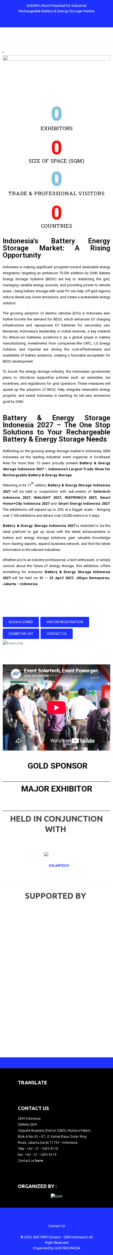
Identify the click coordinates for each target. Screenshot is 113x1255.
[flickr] (79, 21)
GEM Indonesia (75, 1237)
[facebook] (34, 21)
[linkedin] (70, 21)
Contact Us (57, 633)
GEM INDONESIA (67, 1248)
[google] (52, 21)
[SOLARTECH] (56, 866)
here (39, 1160)
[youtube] (61, 21)
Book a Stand (21, 622)
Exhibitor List (21, 633)
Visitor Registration (64, 622)
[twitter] (43, 21)
